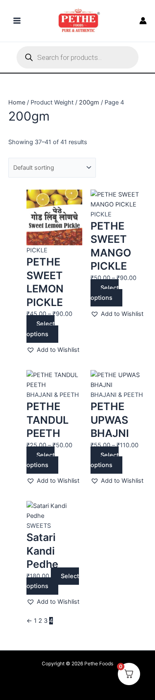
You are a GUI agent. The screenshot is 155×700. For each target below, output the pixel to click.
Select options (40, 328)
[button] (52, 350)
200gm (89, 102)
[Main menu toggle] (17, 20)
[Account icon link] (143, 20)
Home (16, 102)
